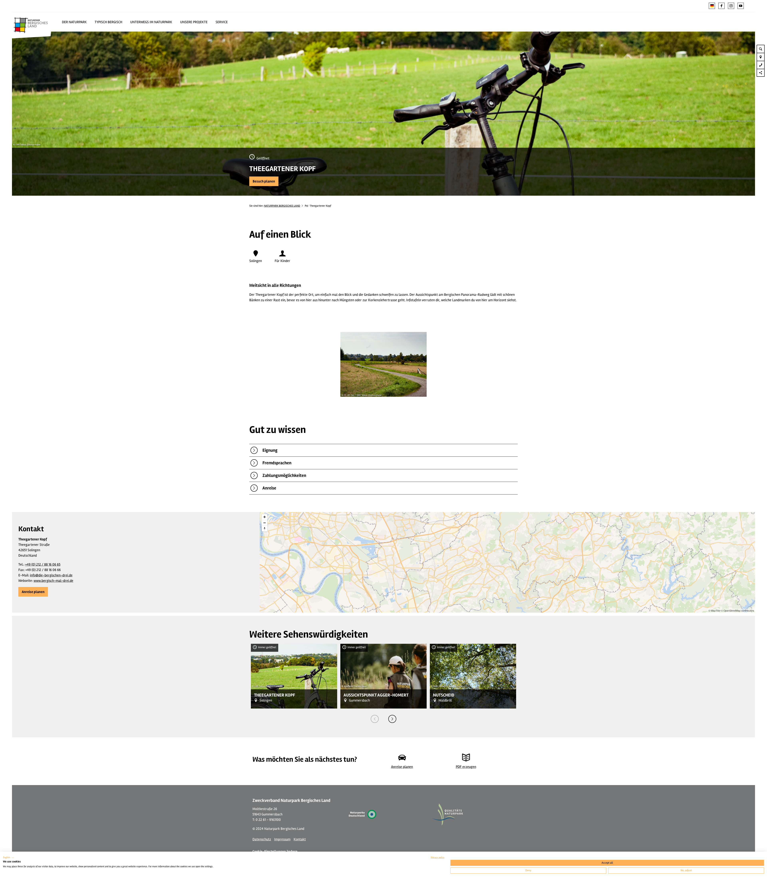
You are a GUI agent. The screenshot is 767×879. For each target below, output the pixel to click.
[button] (721, 6)
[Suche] (761, 49)
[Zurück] (375, 719)
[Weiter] (392, 719)
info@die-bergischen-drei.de (51, 575)
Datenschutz (261, 839)
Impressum (282, 839)
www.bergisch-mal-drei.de (53, 580)
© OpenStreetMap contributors (737, 610)
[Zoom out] (264, 523)
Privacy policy (437, 857)
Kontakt (300, 839)
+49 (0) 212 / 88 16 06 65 (42, 564)
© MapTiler (714, 610)
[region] (507, 562)
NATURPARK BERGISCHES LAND (282, 205)
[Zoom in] (264, 517)
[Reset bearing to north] (264, 528)
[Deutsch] (712, 6)
